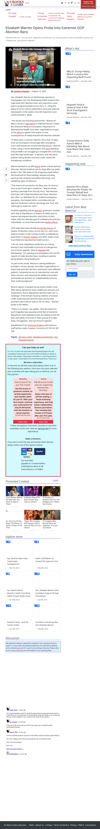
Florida (27, 237)
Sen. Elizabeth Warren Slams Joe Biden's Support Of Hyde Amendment (47, 593)
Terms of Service (17, 650)
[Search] (78, 3)
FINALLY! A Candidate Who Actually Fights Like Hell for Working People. (84, 238)
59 (6, 180)
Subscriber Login (88, 6)
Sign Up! (72, 274)
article (37, 166)
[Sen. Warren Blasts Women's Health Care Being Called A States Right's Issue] (19, 579)
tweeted (42, 250)
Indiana (34, 237)
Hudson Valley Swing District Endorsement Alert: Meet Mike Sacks (82, 229)
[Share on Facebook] (6, 169)
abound (38, 210)
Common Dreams (21, 91)
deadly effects (51, 222)
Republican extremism (43, 337)
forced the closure (45, 228)
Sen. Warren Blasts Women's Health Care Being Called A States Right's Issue (18, 593)
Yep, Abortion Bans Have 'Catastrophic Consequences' (17, 561)
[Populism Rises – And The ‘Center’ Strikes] (19, 611)
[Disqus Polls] (33, 679)
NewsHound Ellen (73, 81)
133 (36, 574)
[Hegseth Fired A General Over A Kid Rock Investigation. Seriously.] (79, 93)
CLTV (27, 3)
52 (67, 169)
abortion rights (25, 337)
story (48, 148)
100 (8, 606)
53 (7, 542)
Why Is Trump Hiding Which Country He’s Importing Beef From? (79, 74)
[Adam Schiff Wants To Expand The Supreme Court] (47, 547)
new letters (30, 123)
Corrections (90, 825)
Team (31, 825)
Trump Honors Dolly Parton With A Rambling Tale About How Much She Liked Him (78, 146)
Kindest (26, 456)
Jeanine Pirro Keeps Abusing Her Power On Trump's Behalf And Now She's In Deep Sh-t (79, 191)
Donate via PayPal (39, 451)
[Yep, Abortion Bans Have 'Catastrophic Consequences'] (19, 547)
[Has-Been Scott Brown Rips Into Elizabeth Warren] (47, 611)
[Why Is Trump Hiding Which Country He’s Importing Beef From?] (79, 60)
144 (67, 54)
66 (67, 87)
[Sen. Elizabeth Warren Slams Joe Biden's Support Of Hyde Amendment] (47, 579)
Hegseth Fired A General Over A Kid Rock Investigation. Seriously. (77, 109)
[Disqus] (33, 731)
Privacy (73, 825)
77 (67, 123)
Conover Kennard (72, 117)
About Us (39, 825)
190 (36, 606)
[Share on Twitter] (6, 175)
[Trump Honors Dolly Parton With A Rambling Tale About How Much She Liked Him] (79, 129)
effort (19, 132)
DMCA (81, 825)
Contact (48, 825)
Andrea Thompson (73, 199)
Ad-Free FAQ (43, 428)
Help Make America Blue (80, 245)
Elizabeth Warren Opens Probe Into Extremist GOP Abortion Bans (45, 29)
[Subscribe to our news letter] (75, 3)
